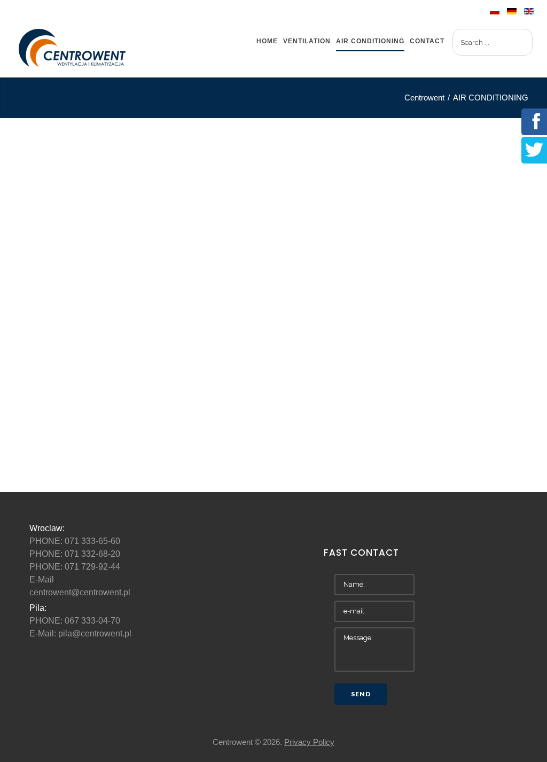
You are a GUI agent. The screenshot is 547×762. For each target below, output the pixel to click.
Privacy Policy (309, 742)
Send (361, 694)
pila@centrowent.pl (94, 633)
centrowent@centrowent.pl (79, 592)
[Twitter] (534, 148)
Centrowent (424, 97)
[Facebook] (534, 120)
